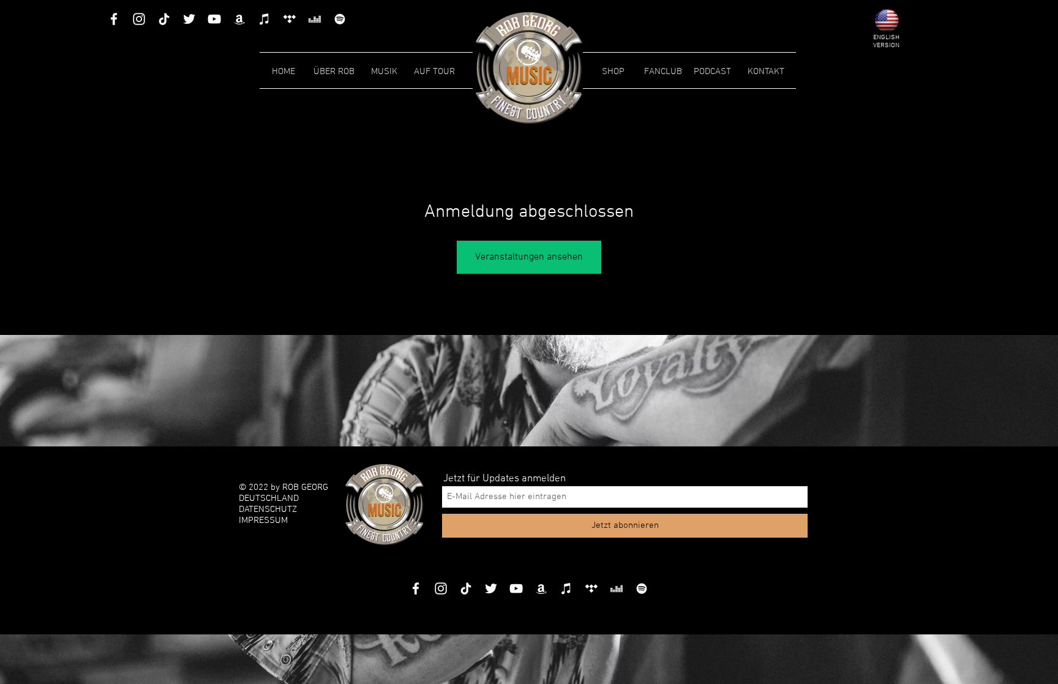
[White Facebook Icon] (114, 19)
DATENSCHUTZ (268, 509)
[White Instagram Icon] (139, 19)
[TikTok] (164, 19)
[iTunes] (264, 19)
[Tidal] (290, 19)
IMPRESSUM (263, 520)
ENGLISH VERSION (886, 42)
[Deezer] (315, 19)
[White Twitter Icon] (189, 19)
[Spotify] (340, 19)
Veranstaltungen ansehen (529, 257)
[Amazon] (239, 19)
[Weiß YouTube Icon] (214, 19)
